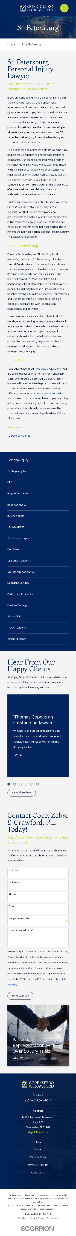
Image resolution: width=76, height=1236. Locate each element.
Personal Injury (38, 1157)
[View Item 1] (8, 784)
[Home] (36, 8)
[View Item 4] (26, 784)
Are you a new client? (20, 918)
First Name (14, 870)
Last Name (14, 882)
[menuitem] (38, 471)
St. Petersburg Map (18, 436)
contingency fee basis (49, 394)
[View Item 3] (20, 784)
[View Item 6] (37, 784)
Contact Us (38, 1173)
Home (37, 1149)
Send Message (20, 996)
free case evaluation (47, 369)
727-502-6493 (38, 1100)
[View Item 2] (14, 784)
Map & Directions (38, 1132)
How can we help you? (21, 930)
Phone (12, 894)
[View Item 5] (31, 784)
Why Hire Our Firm (37, 1165)
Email (11, 906)
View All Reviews (21, 792)
